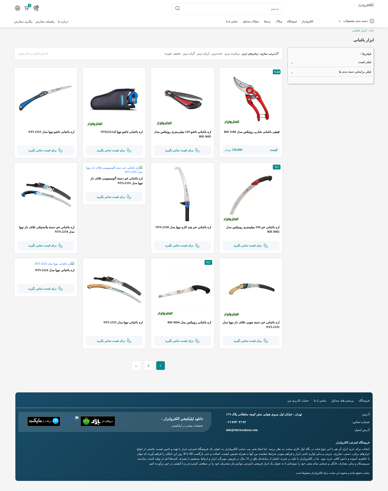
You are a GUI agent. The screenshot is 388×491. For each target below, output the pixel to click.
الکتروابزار (307, 21)
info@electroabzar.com (242, 430)
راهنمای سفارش (45, 21)
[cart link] (26, 8)
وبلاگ (279, 21)
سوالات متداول (251, 21)
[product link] (250, 98)
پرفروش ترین (250, 53)
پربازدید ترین (232, 53)
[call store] (36, 8)
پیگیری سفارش (23, 21)
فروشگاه (292, 21)
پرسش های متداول (342, 400)
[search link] (177, 8)
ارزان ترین (203, 53)
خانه (371, 30)
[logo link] (331, 5)
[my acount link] (17, 8)
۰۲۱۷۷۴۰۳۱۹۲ (236, 422)
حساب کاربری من (298, 400)
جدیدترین (217, 53)
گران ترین (189, 53)
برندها (267, 21)
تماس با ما (232, 21)
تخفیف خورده (173, 53)
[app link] (98, 422)
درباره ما (63, 21)
